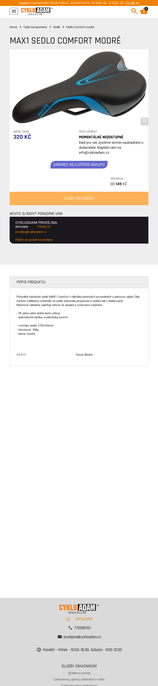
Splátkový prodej (79, 673)
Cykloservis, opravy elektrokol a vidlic (79, 679)
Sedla (56, 27)
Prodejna (24, 3)
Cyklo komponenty (35, 27)
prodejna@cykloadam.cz (30, 232)
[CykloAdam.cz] (37, 11)
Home (13, 27)
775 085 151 (132, 3)
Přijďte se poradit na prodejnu (34, 239)
